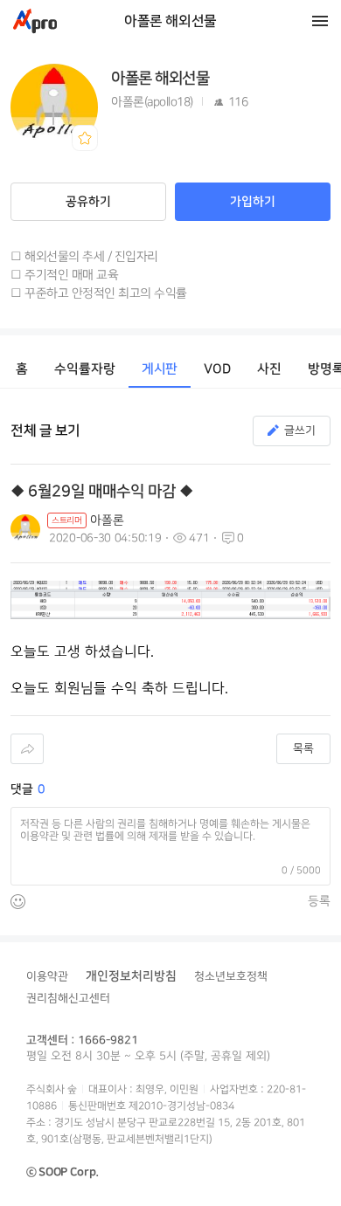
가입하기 (252, 202)
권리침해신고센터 (68, 998)
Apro (35, 21)
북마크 (85, 138)
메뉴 (320, 21)
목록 (303, 748)
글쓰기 (300, 430)
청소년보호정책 (231, 976)
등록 (319, 900)
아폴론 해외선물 (170, 21)
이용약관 (47, 976)
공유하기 (88, 202)
